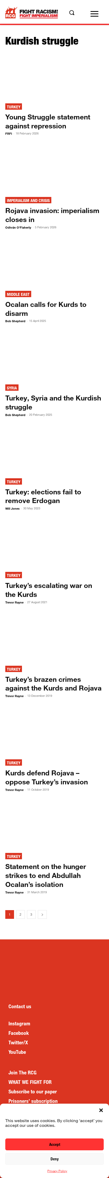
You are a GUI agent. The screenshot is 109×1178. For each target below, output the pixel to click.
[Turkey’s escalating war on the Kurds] (54, 543)
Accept (54, 1144)
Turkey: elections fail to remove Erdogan (43, 496)
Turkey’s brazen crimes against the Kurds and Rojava (53, 683)
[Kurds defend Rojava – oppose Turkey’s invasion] (54, 731)
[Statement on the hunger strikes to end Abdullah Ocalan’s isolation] (54, 825)
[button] (101, 1110)
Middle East (18, 294)
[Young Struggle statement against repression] (54, 75)
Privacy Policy (57, 1171)
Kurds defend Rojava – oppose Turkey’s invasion (46, 777)
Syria (12, 387)
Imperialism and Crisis (28, 200)
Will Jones (12, 508)
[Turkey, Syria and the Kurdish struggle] (54, 356)
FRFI (8, 134)
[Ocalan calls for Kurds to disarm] (54, 262)
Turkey (13, 106)
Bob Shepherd (15, 321)
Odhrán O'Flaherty (18, 227)
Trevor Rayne (14, 602)
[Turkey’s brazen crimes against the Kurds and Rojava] (54, 637)
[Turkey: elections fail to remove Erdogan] (54, 450)
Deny (55, 1158)
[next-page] (42, 914)
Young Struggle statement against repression (47, 121)
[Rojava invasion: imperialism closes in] (54, 169)
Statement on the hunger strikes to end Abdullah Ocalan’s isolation (45, 875)
